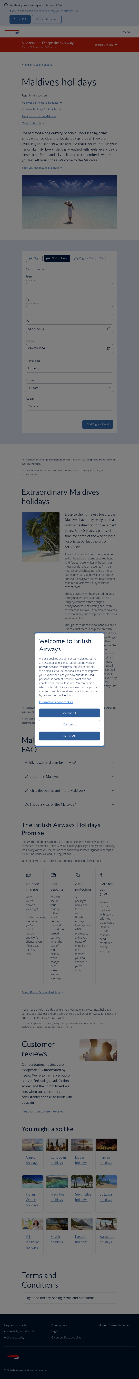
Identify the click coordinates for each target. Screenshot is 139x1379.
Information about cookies (56, 702)
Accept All (69, 713)
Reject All (69, 736)
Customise (69, 724)
